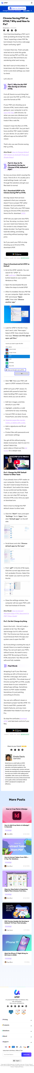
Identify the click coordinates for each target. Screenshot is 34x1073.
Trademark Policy (19, 1066)
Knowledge (8, 830)
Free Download (17, 254)
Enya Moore (10, 962)
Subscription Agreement (18, 1065)
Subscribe (26, 1054)
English (17, 1060)
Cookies (27, 1065)
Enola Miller (10, 834)
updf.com (12, 275)
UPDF (6, 3)
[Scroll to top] (30, 1069)
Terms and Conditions (5, 1065)
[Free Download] (17, 254)
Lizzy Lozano (10, 930)
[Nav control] (32, 3)
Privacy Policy (28, 1064)
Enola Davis (6, 28)
